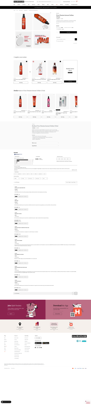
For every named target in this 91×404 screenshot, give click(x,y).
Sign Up (11, 313)
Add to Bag (68, 32)
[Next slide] (77, 106)
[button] (23, 21)
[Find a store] (73, 2)
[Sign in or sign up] (71, 2)
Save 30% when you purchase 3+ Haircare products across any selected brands (45, 7)
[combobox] (57, 32)
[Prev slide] (14, 106)
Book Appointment (74, 4)
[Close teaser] (85, 401)
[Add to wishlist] (50, 13)
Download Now (57, 313)
